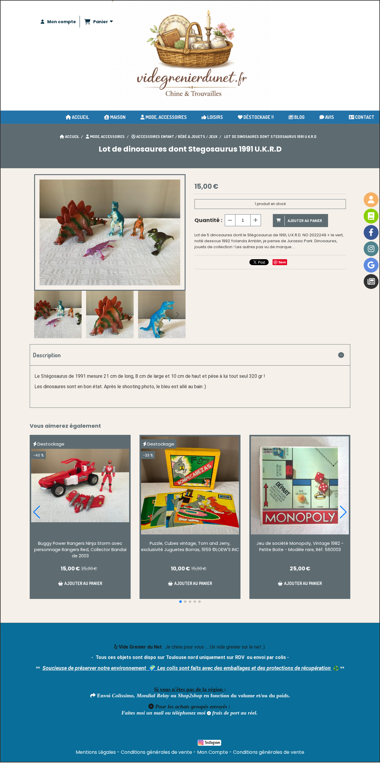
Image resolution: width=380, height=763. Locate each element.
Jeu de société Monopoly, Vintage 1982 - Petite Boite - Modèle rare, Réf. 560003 (299, 546)
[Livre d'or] (371, 216)
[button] (177, 314)
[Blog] (371, 281)
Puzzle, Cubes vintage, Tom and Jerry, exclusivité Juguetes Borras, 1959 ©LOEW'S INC (190, 546)
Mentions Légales (96, 752)
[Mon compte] (371, 199)
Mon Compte (212, 752)
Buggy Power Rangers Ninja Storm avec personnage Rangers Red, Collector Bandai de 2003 (80, 549)
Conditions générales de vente (156, 752)
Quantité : (208, 220)
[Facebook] (371, 232)
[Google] (371, 265)
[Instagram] (371, 248)
